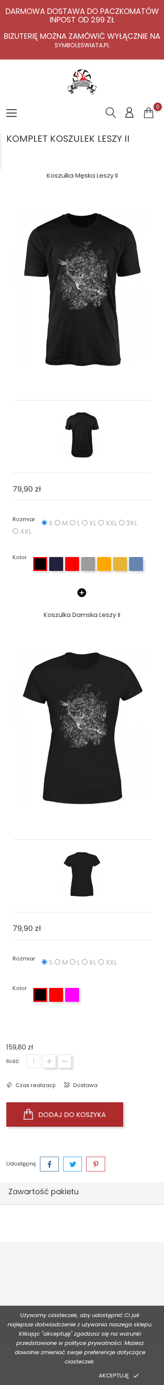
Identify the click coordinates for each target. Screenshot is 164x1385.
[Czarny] (40, 564)
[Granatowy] (56, 564)
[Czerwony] (72, 564)
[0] (148, 113)
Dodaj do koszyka (71, 1115)
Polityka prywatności (57, 1375)
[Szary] (88, 564)
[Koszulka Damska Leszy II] (82, 728)
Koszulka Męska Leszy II (82, 175)
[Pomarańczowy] (104, 564)
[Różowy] (72, 995)
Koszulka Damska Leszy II (82, 614)
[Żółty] (120, 564)
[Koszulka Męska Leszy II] (82, 288)
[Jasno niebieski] (136, 564)
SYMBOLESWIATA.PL (82, 45)
